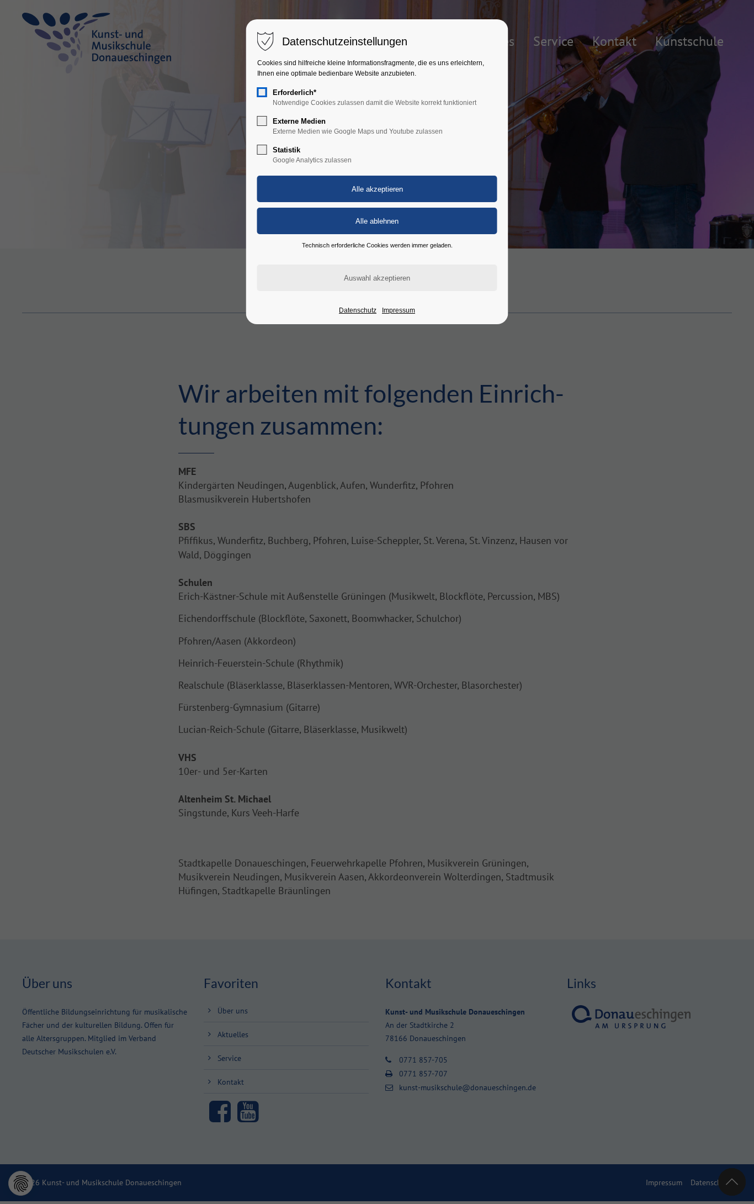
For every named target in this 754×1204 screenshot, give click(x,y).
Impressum (398, 310)
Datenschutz (357, 310)
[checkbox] (262, 92)
